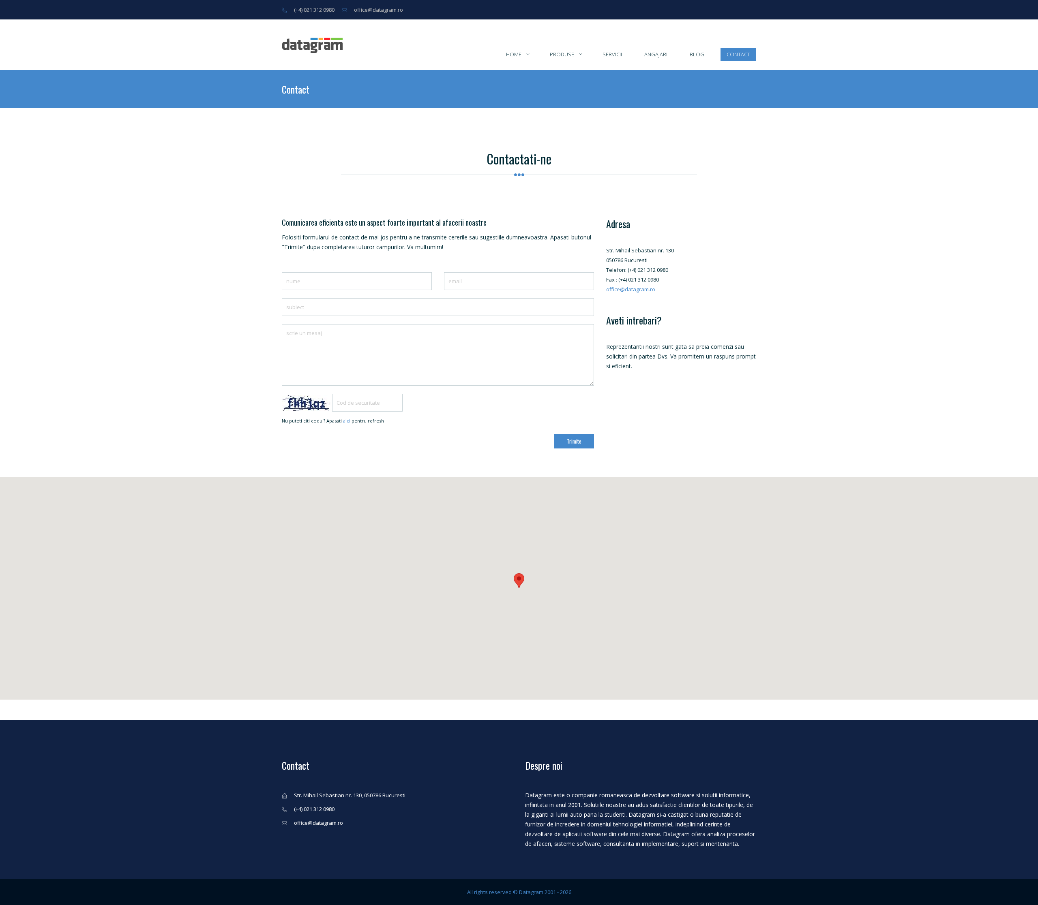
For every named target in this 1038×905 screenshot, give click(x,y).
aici (346, 421)
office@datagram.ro (378, 9)
